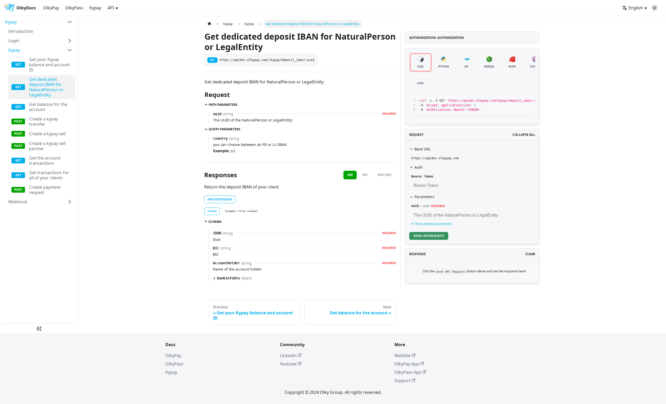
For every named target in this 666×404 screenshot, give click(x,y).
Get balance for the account (48, 106)
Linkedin (288, 355)
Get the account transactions (45, 160)
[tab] (212, 211)
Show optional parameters (433, 224)
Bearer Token (422, 176)
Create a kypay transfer (43, 121)
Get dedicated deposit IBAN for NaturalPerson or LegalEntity (46, 87)
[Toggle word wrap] (509, 100)
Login (13, 41)
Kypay (95, 8)
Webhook (17, 202)
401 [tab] (365, 175)
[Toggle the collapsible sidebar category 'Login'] (69, 40)
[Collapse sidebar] (39, 328)
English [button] (636, 8)
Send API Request (428, 236)
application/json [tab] (219, 199)
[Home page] (209, 24)
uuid (415, 206)
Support (402, 380)
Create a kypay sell (47, 134)
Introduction (20, 31)
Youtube (288, 364)
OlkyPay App (406, 364)
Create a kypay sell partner (47, 145)
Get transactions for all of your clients (49, 175)
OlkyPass (74, 8)
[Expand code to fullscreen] (528, 100)
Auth (418, 167)
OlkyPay (51, 8)
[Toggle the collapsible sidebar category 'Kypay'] (69, 22)
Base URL (422, 148)
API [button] (110, 8)
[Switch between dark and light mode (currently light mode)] (654, 8)
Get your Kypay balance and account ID (49, 65)
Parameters (424, 196)
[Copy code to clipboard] (519, 100)
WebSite (402, 355)
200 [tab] (350, 175)
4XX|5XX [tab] (384, 175)
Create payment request (45, 189)
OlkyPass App (407, 372)
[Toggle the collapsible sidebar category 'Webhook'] (69, 202)
